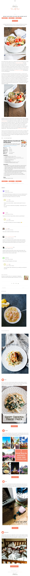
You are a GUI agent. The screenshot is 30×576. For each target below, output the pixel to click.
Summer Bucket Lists (19, 62)
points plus (11, 183)
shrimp (15, 183)
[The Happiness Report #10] (14, 563)
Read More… (21, 277)
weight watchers (20, 183)
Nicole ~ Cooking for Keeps (9, 236)
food (9, 183)
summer (17, 183)
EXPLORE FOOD (14, 426)
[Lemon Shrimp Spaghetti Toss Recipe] (15, 310)
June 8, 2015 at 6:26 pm (10, 220)
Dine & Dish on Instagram (18, 70)
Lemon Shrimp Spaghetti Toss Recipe (5, 293)
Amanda (6, 228)
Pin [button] (25, 146)
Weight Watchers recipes (22, 128)
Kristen (7, 199)
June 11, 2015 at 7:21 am (9, 248)
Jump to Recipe (15, 20)
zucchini (23, 183)
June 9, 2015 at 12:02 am (9, 229)
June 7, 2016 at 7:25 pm (10, 265)
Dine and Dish (15, 7)
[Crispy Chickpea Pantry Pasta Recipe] (14, 423)
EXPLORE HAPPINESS (14, 566)
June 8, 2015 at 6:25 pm (10, 201)
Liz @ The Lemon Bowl (9, 247)
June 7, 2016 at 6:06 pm (9, 259)
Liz (5, 212)
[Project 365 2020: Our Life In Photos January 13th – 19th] (15, 524)
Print (23, 146)
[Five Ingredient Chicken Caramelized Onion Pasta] (15, 354)
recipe (13, 183)
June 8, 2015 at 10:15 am (9, 214)
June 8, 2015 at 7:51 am (9, 192)
